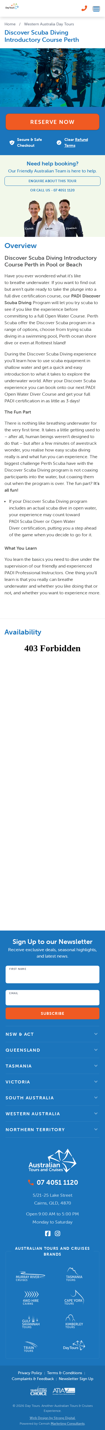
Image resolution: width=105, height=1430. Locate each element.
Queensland (23, 1050)
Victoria (18, 1082)
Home (10, 24)
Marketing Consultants (68, 1423)
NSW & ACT (20, 1034)
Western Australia (33, 1113)
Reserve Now (52, 121)
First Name (17, 969)
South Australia (30, 1097)
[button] (52, 1034)
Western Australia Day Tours (49, 24)
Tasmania (19, 1066)
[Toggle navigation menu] (96, 8)
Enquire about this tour (52, 181)
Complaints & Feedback (33, 1378)
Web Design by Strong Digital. (53, 1418)
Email (13, 993)
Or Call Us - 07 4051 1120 (52, 190)
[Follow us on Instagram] (57, 1233)
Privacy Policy (30, 1372)
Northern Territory (35, 1129)
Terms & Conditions (64, 1372)
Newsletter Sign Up (76, 1378)
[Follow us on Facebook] (47, 1233)
